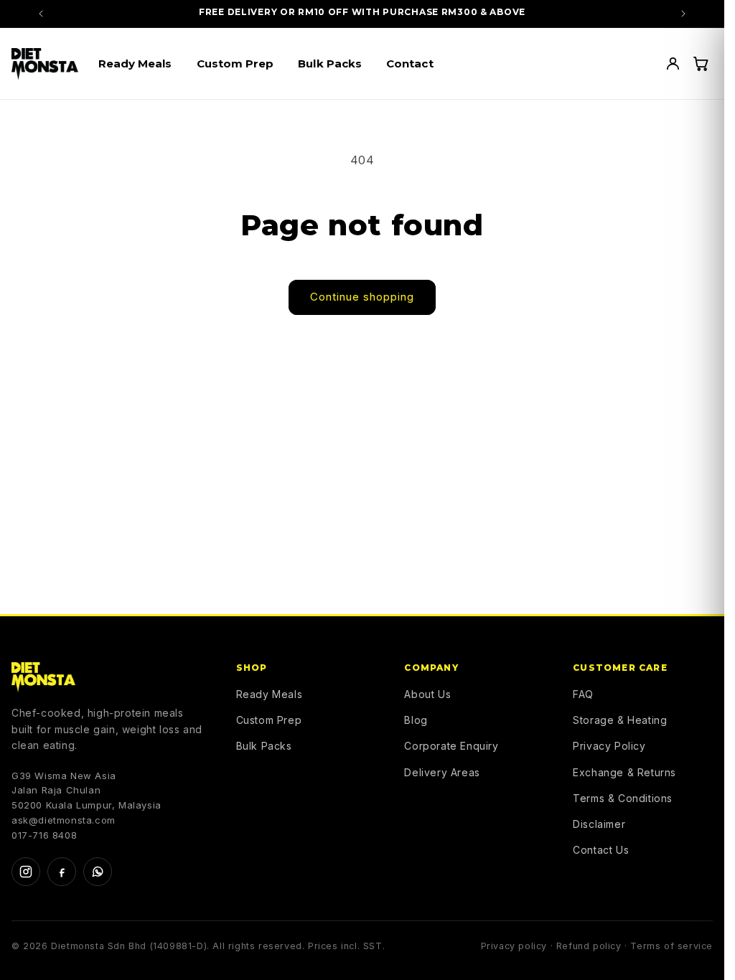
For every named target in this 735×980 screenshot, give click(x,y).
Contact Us (601, 850)
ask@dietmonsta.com (63, 820)
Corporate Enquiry (451, 746)
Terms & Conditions (623, 798)
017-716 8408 (44, 835)
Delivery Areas (441, 772)
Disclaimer (599, 824)
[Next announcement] (683, 13)
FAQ (583, 694)
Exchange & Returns (624, 772)
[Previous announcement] (41, 13)
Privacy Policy (609, 746)
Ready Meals (269, 694)
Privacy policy (514, 946)
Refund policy (589, 946)
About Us (427, 694)
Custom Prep (269, 720)
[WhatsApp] (97, 871)
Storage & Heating (620, 720)
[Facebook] (61, 871)
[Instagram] (25, 871)
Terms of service (671, 946)
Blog (415, 720)
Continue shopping (362, 296)
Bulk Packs (264, 746)
